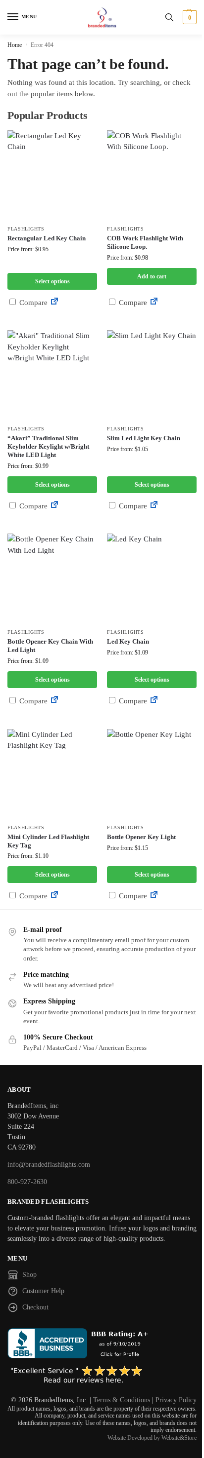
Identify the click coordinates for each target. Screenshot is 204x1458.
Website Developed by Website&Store (152, 1437)
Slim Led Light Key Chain (143, 438)
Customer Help (43, 1291)
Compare (32, 303)
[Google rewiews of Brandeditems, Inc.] (102, 1375)
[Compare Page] (54, 303)
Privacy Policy (176, 1400)
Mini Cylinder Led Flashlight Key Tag (48, 841)
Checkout (35, 1307)
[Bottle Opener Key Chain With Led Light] (52, 578)
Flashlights (26, 228)
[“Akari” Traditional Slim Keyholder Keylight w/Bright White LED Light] (52, 375)
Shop (29, 1274)
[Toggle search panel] (169, 17)
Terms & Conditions (121, 1400)
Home (14, 44)
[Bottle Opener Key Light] (152, 773)
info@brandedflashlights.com (48, 1164)
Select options (52, 281)
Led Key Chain (128, 641)
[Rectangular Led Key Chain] (52, 175)
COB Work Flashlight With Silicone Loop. (145, 242)
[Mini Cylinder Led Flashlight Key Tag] (52, 773)
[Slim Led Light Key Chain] (152, 375)
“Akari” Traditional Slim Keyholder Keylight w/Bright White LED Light (48, 446)
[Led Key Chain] (152, 578)
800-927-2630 (27, 1182)
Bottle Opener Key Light (141, 837)
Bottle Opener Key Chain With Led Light (50, 645)
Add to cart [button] (151, 276)
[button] (188, 17)
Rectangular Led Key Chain (46, 238)
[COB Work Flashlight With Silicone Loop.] (152, 175)
